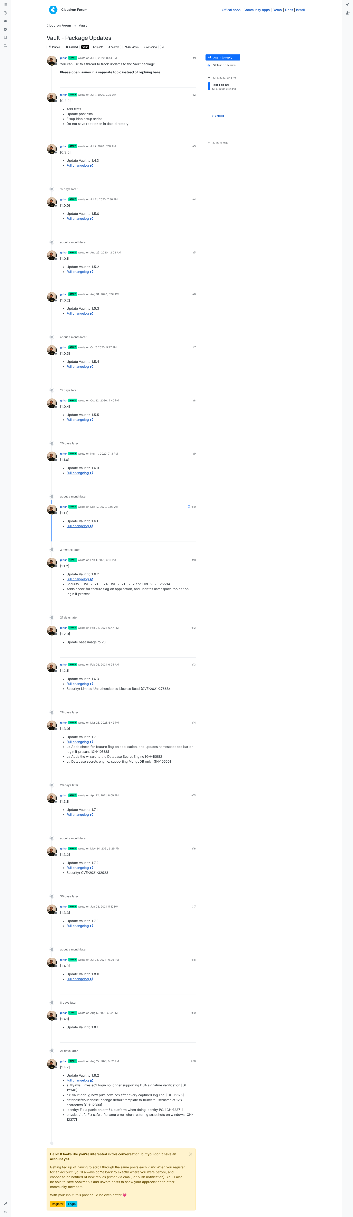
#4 (194, 199)
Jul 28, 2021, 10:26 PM (104, 959)
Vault (85, 46)
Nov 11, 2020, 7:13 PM (104, 453)
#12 (193, 627)
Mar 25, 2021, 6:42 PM (104, 722)
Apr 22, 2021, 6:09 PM (104, 795)
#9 (194, 453)
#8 (194, 400)
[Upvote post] (186, 83)
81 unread (218, 115)
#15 (193, 795)
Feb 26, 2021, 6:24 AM (104, 664)
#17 (194, 906)
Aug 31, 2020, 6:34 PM (104, 294)
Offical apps (231, 10)
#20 (193, 1061)
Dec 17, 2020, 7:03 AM (104, 506)
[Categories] (5, 5)
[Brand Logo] (53, 10)
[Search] (5, 46)
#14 (193, 722)
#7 (194, 347)
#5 (194, 252)
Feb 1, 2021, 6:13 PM (103, 559)
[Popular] (5, 29)
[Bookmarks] (5, 37)
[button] (5, 1204)
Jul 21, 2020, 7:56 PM (104, 199)
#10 (193, 506)
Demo (277, 10)
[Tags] (5, 21)
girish (63, 57)
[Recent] (5, 13)
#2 (194, 94)
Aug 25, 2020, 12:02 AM (105, 252)
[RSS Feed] (163, 47)
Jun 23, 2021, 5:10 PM (104, 906)
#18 (193, 959)
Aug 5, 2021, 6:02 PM (104, 1012)
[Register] (347, 13)
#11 (194, 559)
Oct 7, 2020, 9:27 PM (103, 347)
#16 (193, 848)
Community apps (257, 10)
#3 (194, 146)
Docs (289, 10)
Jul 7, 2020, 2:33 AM (103, 94)
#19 (193, 1012)
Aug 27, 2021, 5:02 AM (104, 1061)
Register (57, 1204)
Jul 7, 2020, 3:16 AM (103, 146)
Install (300, 10)
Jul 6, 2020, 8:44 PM (103, 57)
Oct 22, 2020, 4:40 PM (104, 400)
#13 (193, 664)
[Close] (190, 1154)
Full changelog (78, 165)
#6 (194, 294)
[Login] (347, 5)
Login (72, 1204)
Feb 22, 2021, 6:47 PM (104, 627)
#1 (194, 57)
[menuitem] (347, 5)
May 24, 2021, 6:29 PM (105, 848)
